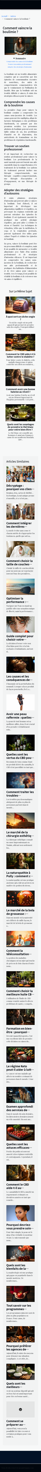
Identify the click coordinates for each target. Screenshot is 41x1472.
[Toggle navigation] (4, 5)
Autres (13, 16)
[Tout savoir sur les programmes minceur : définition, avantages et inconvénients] (20, 1293)
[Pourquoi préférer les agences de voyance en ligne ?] (20, 1334)
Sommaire (21, 58)
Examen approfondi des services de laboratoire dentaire (20, 1109)
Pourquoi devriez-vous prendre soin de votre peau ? (18, 1228)
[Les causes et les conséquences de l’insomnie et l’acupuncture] (20, 664)
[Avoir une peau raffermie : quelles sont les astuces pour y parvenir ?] (20, 702)
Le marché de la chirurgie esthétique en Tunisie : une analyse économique (20, 837)
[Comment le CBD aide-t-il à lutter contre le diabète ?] (20, 342)
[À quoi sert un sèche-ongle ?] (20, 305)
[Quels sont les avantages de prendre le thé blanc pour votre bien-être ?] (20, 412)
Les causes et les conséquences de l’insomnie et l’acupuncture (18, 681)
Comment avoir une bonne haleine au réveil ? (20, 390)
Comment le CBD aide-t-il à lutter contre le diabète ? (20, 355)
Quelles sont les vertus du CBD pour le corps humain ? (19, 757)
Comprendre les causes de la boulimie (19, 61)
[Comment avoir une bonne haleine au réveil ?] (20, 377)
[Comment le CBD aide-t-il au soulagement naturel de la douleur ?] (20, 1172)
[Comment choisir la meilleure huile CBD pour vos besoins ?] (20, 979)
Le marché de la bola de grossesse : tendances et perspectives (20, 915)
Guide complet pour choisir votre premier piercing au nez (20, 641)
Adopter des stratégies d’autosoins (20, 67)
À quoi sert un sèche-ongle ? (20, 318)
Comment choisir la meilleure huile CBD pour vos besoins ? (19, 994)
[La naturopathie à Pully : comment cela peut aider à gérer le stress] (20, 861)
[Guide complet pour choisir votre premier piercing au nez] (20, 624)
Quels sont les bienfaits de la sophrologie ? (16, 1268)
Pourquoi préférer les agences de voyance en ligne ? (18, 1349)
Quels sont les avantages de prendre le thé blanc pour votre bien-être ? (20, 427)
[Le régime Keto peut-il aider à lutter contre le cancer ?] (20, 1054)
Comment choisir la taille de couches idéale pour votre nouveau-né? (19, 566)
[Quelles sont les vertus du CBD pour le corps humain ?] (20, 742)
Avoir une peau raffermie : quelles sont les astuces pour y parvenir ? (18, 719)
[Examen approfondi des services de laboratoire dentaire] (20, 1094)
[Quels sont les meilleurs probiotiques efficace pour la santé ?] (20, 1371)
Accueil (4, 16)
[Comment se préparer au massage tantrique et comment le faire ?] (20, 1409)
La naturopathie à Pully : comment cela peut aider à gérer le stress (20, 878)
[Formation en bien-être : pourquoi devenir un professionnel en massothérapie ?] (20, 1016)
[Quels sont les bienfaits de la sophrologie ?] (20, 1253)
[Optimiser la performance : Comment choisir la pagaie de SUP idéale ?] (20, 586)
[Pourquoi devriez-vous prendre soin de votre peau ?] (20, 1213)
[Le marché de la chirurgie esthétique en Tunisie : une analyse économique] (20, 820)
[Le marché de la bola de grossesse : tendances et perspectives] (20, 898)
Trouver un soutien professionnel (19, 64)
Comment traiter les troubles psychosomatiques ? (20, 795)
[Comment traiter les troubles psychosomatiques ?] (20, 780)
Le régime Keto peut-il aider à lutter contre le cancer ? (20, 1069)
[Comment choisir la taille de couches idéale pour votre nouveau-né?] (20, 549)
